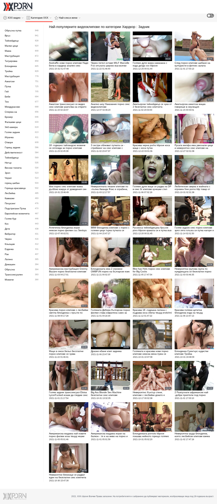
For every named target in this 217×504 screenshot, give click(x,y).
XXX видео (14, 17)
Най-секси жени (68, 17)
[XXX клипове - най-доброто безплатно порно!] (18, 7)
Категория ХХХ (39, 17)
